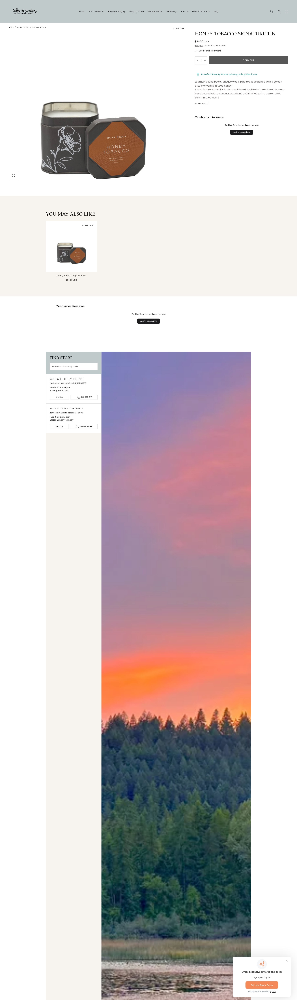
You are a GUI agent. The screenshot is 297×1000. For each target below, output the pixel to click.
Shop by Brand (136, 11)
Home (82, 11)
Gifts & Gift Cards (201, 11)
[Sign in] (279, 11)
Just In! (185, 11)
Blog (216, 11)
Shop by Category (116, 11)
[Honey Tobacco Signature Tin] (71, 246)
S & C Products (96, 11)
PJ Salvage (172, 11)
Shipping (199, 45)
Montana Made (155, 11)
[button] (271, 11)
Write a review (241, 132)
